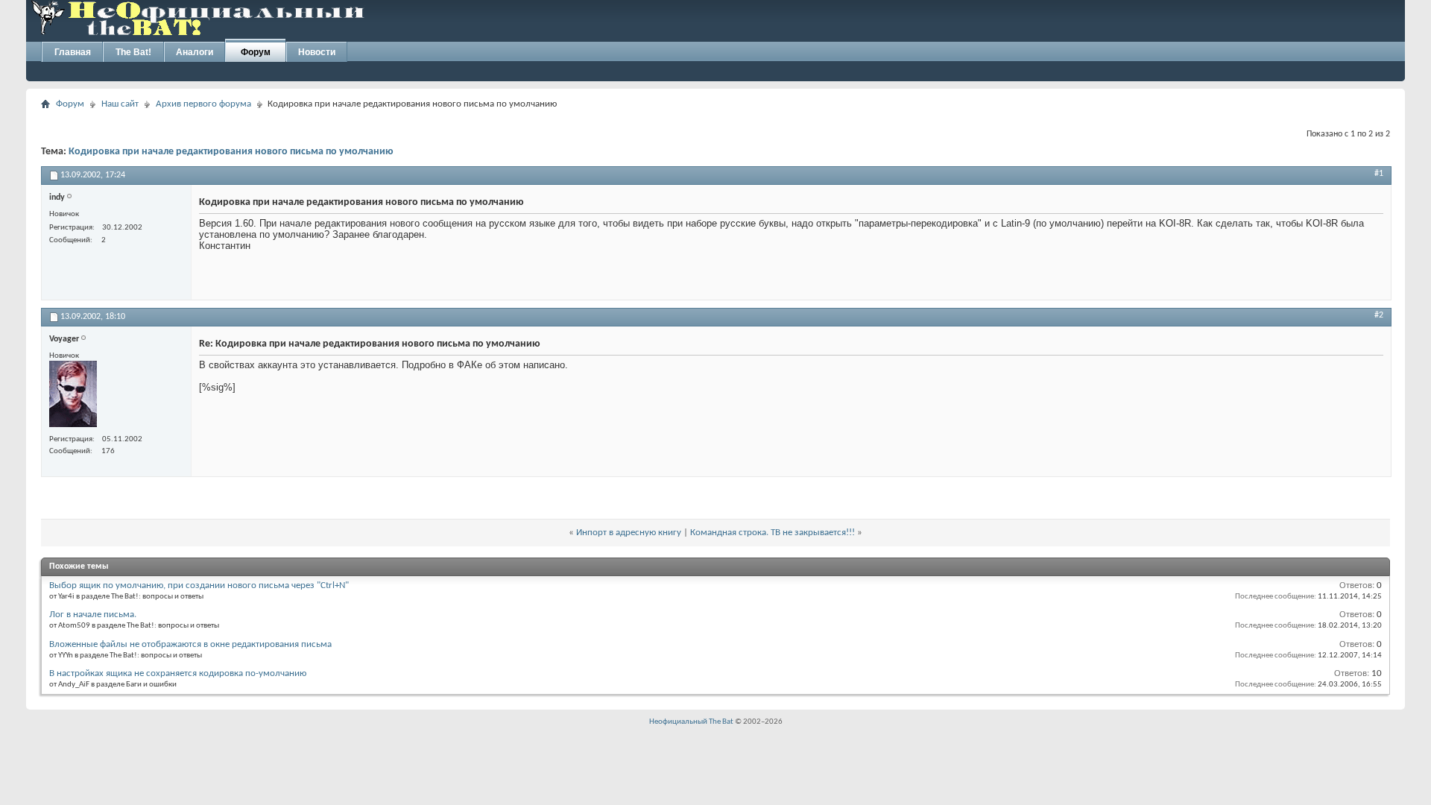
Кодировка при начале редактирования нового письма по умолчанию (231, 151)
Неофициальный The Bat (691, 722)
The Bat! (133, 52)
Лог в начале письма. (92, 614)
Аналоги (194, 52)
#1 (1378, 173)
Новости (316, 52)
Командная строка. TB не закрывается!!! (772, 532)
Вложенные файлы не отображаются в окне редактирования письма (190, 644)
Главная (72, 52)
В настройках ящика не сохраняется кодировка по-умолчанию (177, 673)
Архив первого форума (203, 104)
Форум (256, 52)
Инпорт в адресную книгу (628, 532)
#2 (1378, 315)
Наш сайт (120, 104)
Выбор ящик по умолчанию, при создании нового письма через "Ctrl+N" (199, 585)
